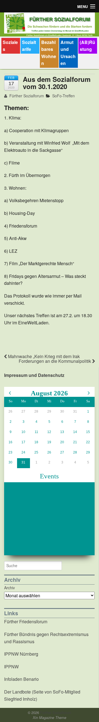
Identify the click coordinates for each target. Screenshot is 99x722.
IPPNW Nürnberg (21, 654)
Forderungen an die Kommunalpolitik (55, 361)
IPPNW (11, 666)
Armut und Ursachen (68, 53)
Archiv (9, 587)
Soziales (10, 46)
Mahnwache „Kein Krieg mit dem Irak (43, 356)
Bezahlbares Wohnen (48, 53)
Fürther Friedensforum (25, 621)
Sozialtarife (29, 46)
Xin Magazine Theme (49, 717)
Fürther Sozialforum (26, 95)
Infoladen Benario (21, 679)
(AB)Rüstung (87, 46)
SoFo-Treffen (63, 95)
